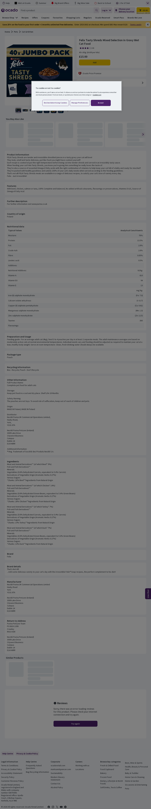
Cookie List (97, 95)
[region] (76, 96)
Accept (101, 103)
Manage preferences (80, 103)
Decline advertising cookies (55, 103)
